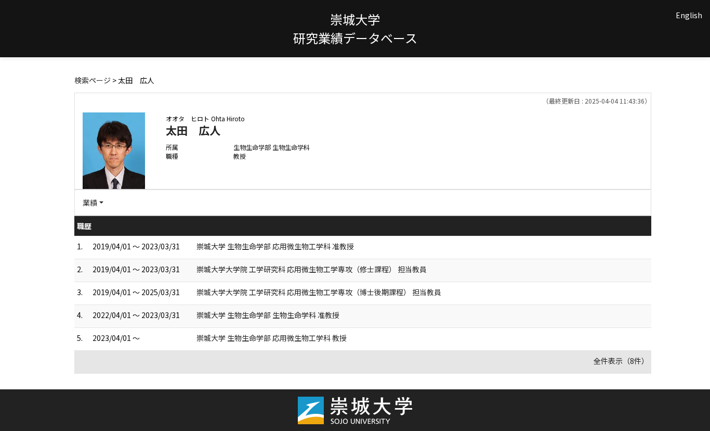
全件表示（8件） (621, 361)
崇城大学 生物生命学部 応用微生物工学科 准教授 (275, 246)
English (689, 15)
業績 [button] (90, 202)
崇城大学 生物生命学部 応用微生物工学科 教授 (271, 338)
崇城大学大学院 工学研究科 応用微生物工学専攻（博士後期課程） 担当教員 (318, 292)
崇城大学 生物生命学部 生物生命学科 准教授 (267, 315)
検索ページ (92, 80)
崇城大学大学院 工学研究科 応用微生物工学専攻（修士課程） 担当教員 (311, 269)
